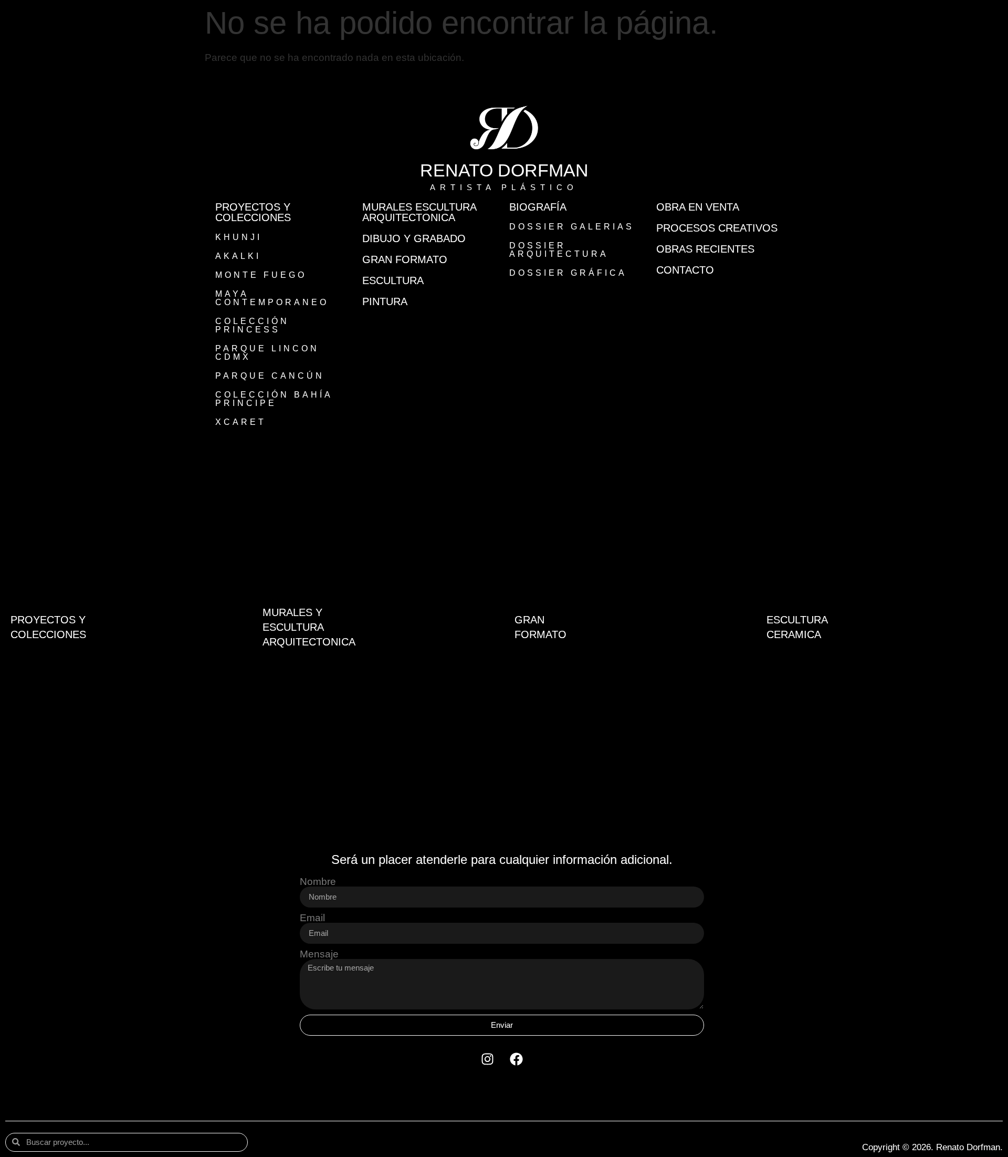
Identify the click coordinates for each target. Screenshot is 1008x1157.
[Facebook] (516, 1059)
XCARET (240, 422)
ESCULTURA (393, 280)
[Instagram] (488, 1059)
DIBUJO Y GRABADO (414, 238)
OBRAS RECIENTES (705, 249)
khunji (238, 237)
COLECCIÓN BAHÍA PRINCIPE (273, 399)
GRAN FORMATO (404, 259)
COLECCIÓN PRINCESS (252, 325)
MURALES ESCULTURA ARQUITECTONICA (419, 212)
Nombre (318, 882)
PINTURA (384, 301)
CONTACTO (685, 270)
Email (312, 918)
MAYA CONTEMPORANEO (272, 298)
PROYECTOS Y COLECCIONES (253, 212)
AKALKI (238, 256)
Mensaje (319, 954)
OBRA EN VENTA (697, 207)
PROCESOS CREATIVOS (717, 228)
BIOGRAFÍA (537, 207)
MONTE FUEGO (261, 274)
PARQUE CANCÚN (269, 375)
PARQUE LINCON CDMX (267, 352)
